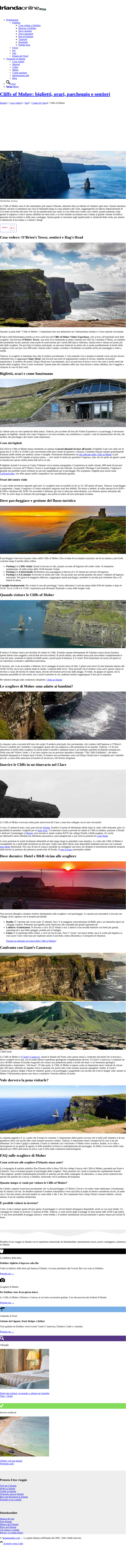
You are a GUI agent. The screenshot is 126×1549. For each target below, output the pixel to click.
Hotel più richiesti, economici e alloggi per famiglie (24, 1393)
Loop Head (102, 836)
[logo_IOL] (23, 14)
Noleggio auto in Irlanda (12, 1494)
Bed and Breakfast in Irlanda (14, 1497)
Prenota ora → (7, 1273)
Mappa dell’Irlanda (9, 1524)
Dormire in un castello (10, 1499)
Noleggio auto (7, 1463)
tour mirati (5, 846)
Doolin (46, 827)
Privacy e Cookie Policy (11, 1532)
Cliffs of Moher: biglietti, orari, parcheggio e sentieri (55, 94)
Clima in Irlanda (54, 679)
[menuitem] (66, 38)
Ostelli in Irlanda (8, 1491)
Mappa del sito (7, 1518)
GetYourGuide (7, 473)
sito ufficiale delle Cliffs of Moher (95, 454)
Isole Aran (42, 830)
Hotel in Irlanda (7, 1488)
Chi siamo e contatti (9, 1530)
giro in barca (66, 849)
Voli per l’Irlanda (8, 1485)
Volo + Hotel (6, 1396)
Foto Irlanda (6, 1521)
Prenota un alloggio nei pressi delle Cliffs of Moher (31, 941)
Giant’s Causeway (31, 1057)
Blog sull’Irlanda (8, 1527)
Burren (29, 833)
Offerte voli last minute (11, 1461)
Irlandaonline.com (11, 1538)
